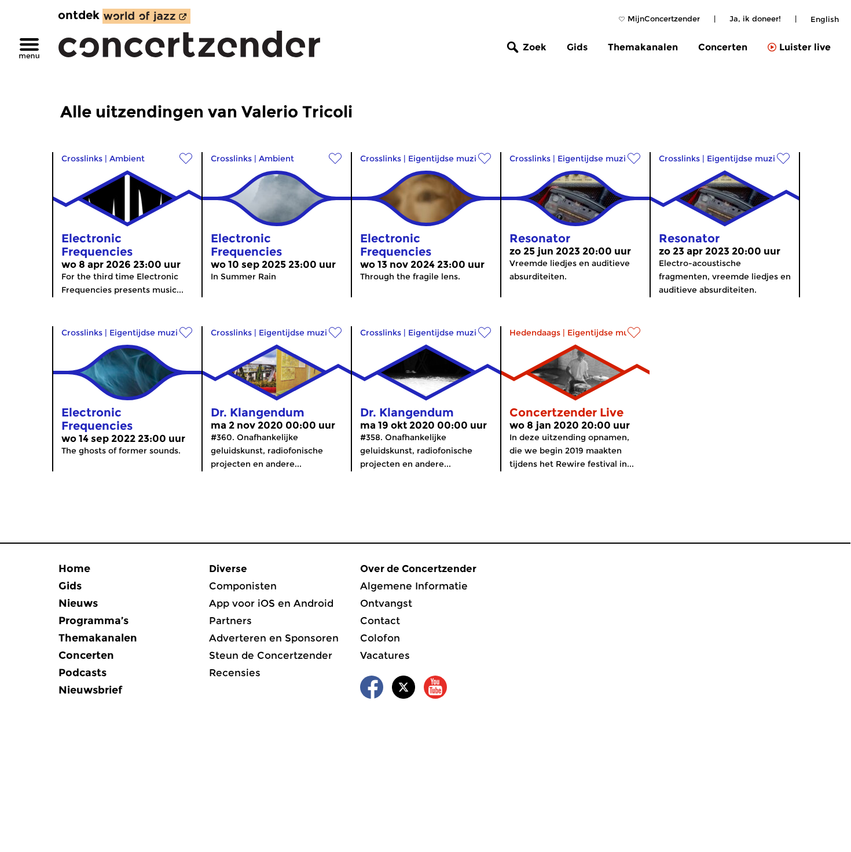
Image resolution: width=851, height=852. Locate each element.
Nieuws (78, 603)
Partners (230, 620)
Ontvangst (386, 603)
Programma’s (93, 620)
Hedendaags (534, 332)
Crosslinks (81, 158)
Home (74, 568)
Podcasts (82, 672)
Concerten (722, 47)
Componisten (243, 586)
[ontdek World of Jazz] (146, 16)
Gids (577, 47)
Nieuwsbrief (90, 690)
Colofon (380, 638)
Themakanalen (643, 47)
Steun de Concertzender (270, 655)
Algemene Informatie (414, 586)
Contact (380, 620)
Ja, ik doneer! (755, 18)
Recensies (235, 672)
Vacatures (385, 655)
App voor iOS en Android (271, 603)
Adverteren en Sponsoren (274, 638)
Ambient (127, 158)
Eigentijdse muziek (447, 158)
